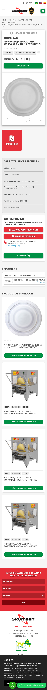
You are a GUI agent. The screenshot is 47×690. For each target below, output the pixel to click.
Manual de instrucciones (24, 230)
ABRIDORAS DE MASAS (9, 22)
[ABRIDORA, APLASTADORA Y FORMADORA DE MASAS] (23, 384)
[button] (43, 97)
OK (23, 602)
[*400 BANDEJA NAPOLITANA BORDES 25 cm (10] (23, 319)
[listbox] (23, 595)
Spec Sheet (12, 143)
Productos (12, 20)
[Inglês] (40, 2)
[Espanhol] (45, 2)
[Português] (36, 2)
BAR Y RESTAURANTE (25, 20)
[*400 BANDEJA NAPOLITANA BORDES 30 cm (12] (23, 97)
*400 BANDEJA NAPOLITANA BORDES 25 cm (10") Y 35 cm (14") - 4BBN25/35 (23, 346)
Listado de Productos (25, 33)
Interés (6, 595)
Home (4, 20)
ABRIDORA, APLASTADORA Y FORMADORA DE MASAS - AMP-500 (20, 545)
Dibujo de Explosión (24, 236)
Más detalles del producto (23, 355)
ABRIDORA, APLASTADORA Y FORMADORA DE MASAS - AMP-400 (20, 412)
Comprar (22, 66)
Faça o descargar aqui (12, 246)
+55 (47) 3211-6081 (23, 626)
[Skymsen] (22, 10)
